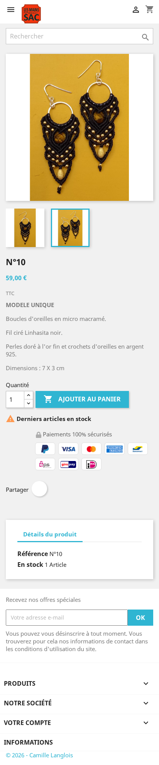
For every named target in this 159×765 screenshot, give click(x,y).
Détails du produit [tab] (50, 534)
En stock (30, 564)
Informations (28, 742)
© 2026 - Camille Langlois (39, 755)
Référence (32, 554)
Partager (39, 488)
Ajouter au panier (82, 399)
